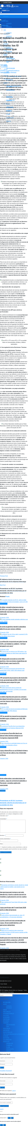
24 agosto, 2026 (4, 618)
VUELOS (8, 1051)
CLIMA (8, 114)
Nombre (2, 835)
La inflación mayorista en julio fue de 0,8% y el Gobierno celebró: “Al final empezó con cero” (13, 644)
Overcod (20, 990)
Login (4, 10)
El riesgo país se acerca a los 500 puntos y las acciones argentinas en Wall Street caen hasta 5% (13, 661)
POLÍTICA (6, 1015)
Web (1, 844)
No (12, 1118)
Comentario (3, 819)
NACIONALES (7, 1012)
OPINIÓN (5, 1036)
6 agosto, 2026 (4, 741)
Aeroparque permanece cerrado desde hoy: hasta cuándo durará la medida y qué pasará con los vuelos (13, 894)
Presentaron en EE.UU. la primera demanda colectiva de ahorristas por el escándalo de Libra (13, 803)
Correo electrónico (5, 839)
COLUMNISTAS (10, 100)
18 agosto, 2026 (4, 632)
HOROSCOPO (10, 1049)
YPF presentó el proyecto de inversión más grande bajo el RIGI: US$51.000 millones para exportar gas (13, 680)
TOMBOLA (9, 1045)
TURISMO (5, 1023)
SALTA (5, 30)
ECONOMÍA (7, 34)
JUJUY (5, 29)
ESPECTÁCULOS (7, 1032)
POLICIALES (6, 1028)
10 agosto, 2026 (4, 724)
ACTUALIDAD (6, 16)
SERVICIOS (6, 1041)
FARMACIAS (9, 1043)
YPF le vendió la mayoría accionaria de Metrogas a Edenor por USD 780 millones (13, 718)
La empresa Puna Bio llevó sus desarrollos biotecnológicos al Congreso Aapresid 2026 (11, 735)
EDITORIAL (6, 1038)
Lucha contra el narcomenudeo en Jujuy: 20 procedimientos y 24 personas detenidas (12, 923)
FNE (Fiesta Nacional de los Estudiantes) (14, 1034)
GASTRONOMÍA (10, 68)
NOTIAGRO (6, 1021)
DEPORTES (5, 69)
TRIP (7, 1027)
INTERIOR (9, 27)
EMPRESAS (6, 1019)
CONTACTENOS (7, 3)
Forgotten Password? (6, 1071)
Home (1, 34)
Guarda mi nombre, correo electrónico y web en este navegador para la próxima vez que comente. (13, 848)
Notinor (6, 990)
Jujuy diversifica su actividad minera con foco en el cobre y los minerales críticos (14, 753)
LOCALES (9, 23)
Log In (14, 1091)
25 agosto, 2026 (4, 900)
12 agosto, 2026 (4, 707)
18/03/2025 (3, 65)
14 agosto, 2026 (4, 686)
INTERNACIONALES (8, 1013)
